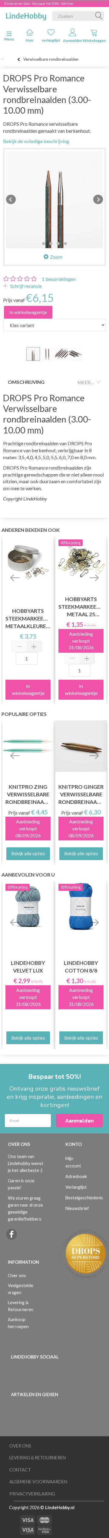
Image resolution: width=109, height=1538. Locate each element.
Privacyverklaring (32, 1493)
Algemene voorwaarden (38, 1481)
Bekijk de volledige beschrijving (36, 141)
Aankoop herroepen (18, 1323)
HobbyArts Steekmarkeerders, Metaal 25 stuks (81, 607)
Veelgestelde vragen (20, 1289)
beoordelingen (59, 279)
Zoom (56, 257)
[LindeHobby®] (26, 15)
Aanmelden (72, 40)
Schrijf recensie (25, 286)
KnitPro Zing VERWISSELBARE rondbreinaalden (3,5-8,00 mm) (28, 795)
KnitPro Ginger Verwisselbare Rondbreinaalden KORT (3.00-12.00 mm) (81, 795)
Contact (20, 1469)
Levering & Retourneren (20, 1306)
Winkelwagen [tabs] (94, 40)
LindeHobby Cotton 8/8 (81, 967)
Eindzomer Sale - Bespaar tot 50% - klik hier (39, 3)
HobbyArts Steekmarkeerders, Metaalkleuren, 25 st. (28, 619)
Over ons (17, 1275)
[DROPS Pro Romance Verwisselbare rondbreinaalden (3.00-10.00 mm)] (54, 199)
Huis (29, 40)
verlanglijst (51, 40)
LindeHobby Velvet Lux (28, 967)
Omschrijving (26, 382)
